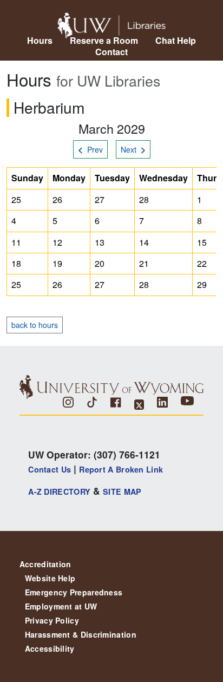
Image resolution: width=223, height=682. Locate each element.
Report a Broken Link (121, 469)
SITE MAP (122, 491)
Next (133, 149)
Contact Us (49, 469)
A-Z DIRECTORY (59, 491)
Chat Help (175, 40)
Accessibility (50, 648)
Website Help (50, 578)
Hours (40, 40)
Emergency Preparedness (74, 592)
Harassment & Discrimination (80, 634)
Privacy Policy (52, 620)
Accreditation (45, 564)
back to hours (34, 324)
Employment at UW (61, 606)
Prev (90, 149)
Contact (111, 51)
